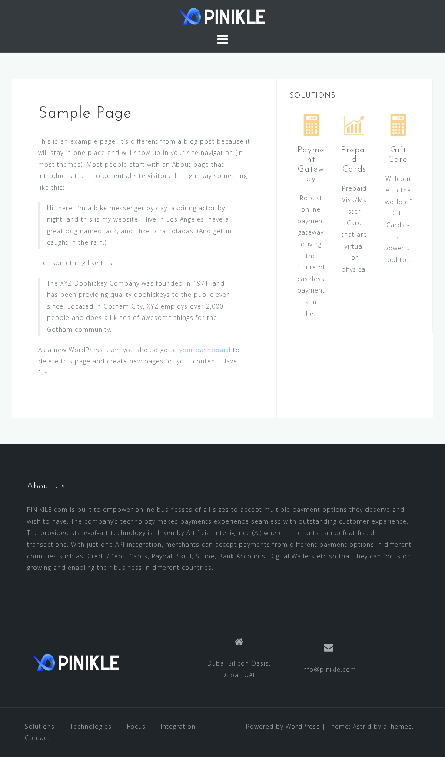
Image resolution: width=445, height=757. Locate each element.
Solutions (40, 726)
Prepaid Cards (354, 160)
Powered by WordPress (283, 726)
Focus (136, 726)
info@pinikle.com (329, 669)
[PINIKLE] (76, 662)
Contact (37, 737)
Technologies (91, 726)
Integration (178, 726)
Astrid (362, 726)
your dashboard (205, 350)
